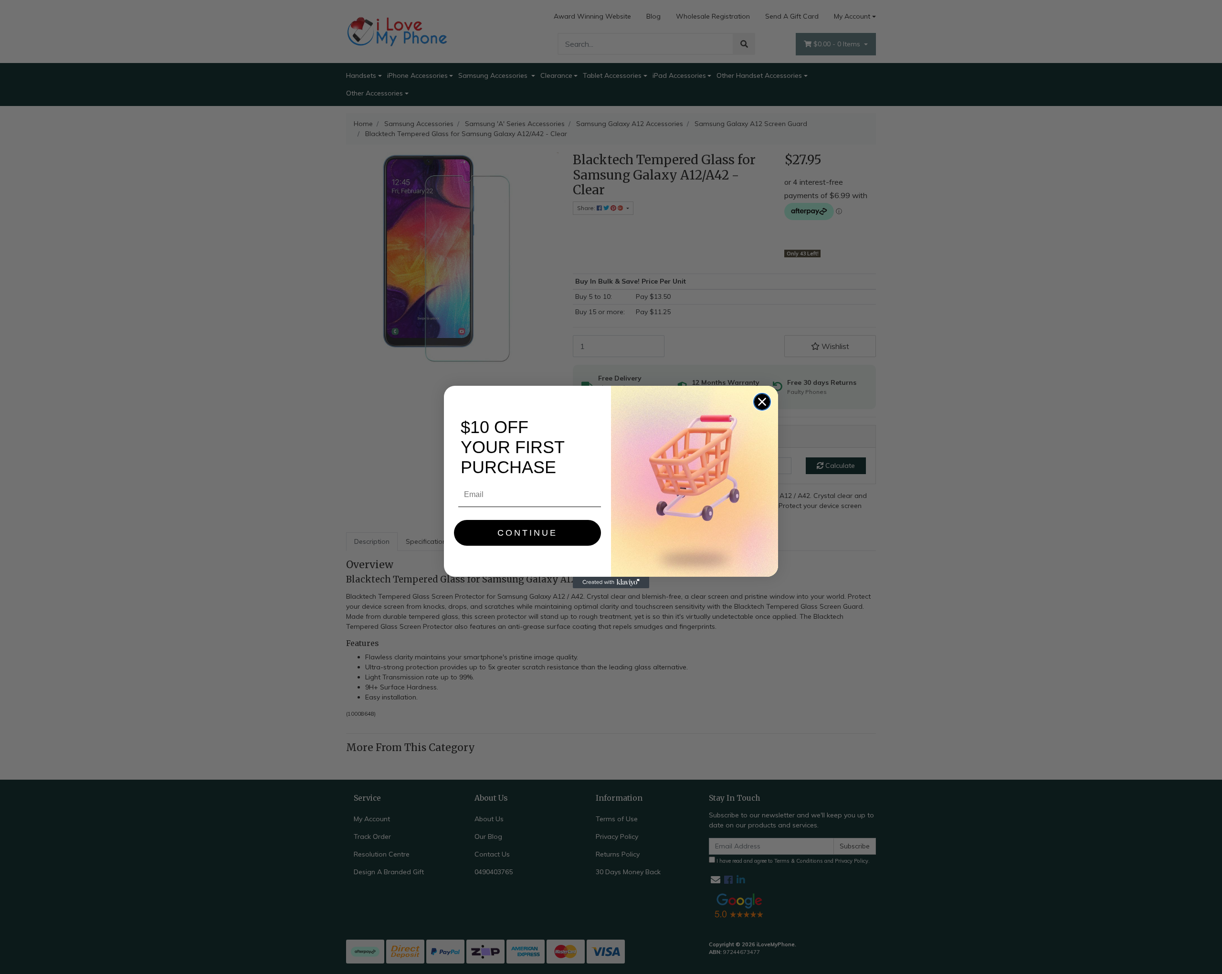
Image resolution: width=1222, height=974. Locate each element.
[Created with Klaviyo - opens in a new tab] (611, 582)
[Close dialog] (762, 401)
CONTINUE (527, 533)
